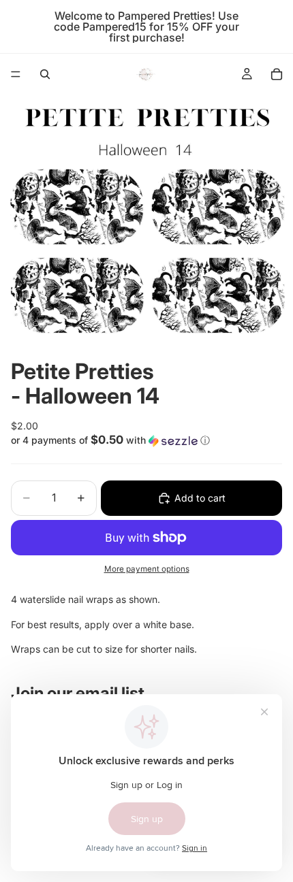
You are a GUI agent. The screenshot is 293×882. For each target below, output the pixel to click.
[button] (146, 440)
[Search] (45, 74)
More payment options (146, 569)
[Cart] (277, 74)
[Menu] (15, 74)
